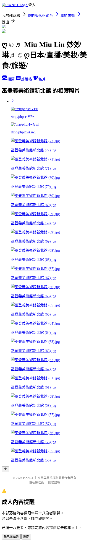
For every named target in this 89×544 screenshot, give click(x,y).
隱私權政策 (36, 482)
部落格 (27, 79)
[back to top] (5, 469)
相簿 (11, 79)
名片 (42, 79)
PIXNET (28, 477)
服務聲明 (54, 482)
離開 (26, 537)
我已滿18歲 (11, 537)
